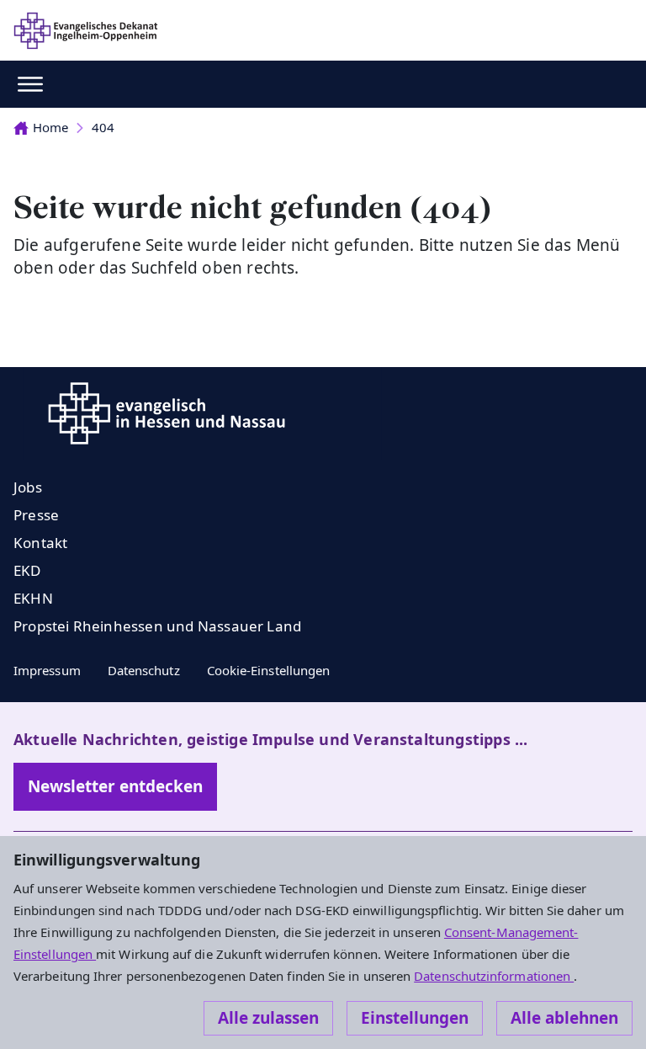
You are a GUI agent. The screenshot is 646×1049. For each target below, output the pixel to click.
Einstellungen (415, 1018)
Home (50, 127)
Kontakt (40, 542)
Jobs (27, 487)
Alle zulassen (268, 1018)
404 (103, 127)
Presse (36, 514)
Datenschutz (144, 670)
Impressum (47, 670)
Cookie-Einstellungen (269, 670)
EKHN (33, 598)
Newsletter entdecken (115, 786)
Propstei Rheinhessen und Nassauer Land (157, 626)
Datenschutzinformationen (494, 975)
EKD (27, 570)
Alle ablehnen (564, 1018)
